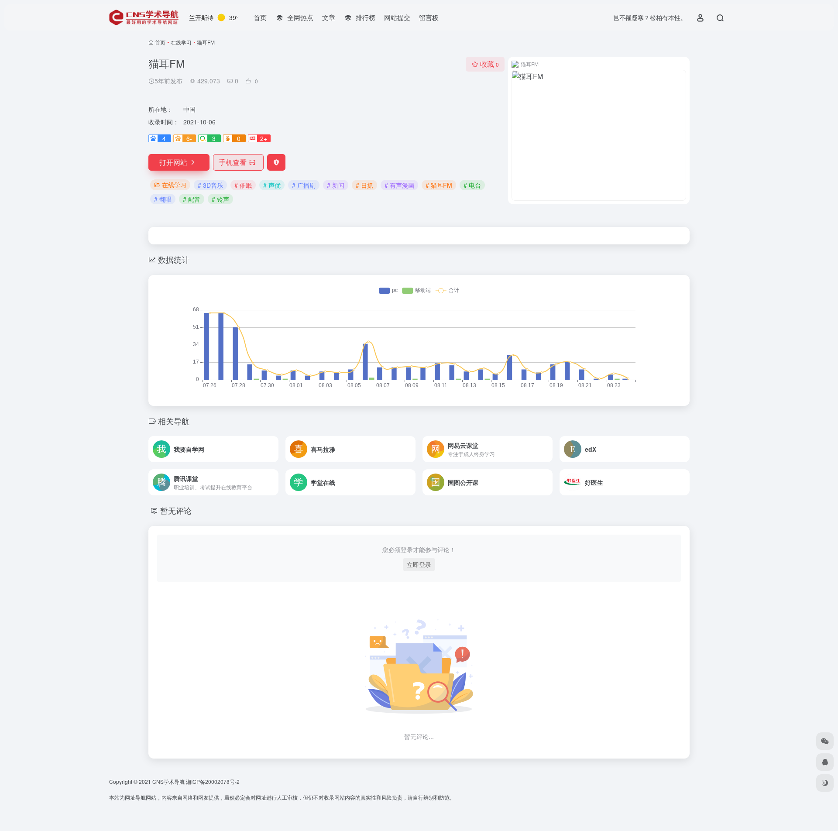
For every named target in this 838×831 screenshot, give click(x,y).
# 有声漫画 (399, 185)
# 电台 (472, 185)
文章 (328, 17)
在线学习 (181, 42)
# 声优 (272, 185)
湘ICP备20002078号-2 (213, 781)
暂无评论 (176, 510)
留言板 (429, 17)
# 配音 (191, 199)
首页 (260, 17)
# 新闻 (335, 185)
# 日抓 (364, 185)
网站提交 (397, 17)
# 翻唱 (163, 199)
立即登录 (419, 564)
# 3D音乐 (210, 185)
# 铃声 (220, 199)
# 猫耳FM (439, 185)
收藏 (489, 64)
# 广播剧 (304, 185)
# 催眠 (243, 185)
